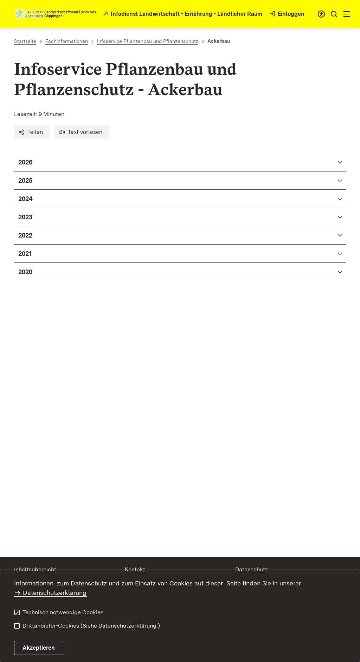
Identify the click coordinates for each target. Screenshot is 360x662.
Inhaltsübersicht (35, 569)
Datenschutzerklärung (54, 592)
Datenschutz (251, 569)
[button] (32, 132)
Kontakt (135, 569)
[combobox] (321, 14)
